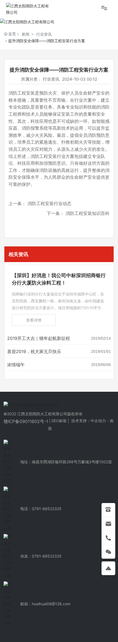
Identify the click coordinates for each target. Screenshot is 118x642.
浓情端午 (16, 364)
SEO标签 (59, 420)
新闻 (25, 34)
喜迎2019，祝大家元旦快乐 (34, 351)
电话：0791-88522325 (40, 508)
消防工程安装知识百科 (87, 213)
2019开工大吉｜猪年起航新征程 (38, 338)
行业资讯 (44, 34)
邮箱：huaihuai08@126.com (45, 603)
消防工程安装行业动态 (49, 203)
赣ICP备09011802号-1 (26, 421)
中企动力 (98, 420)
